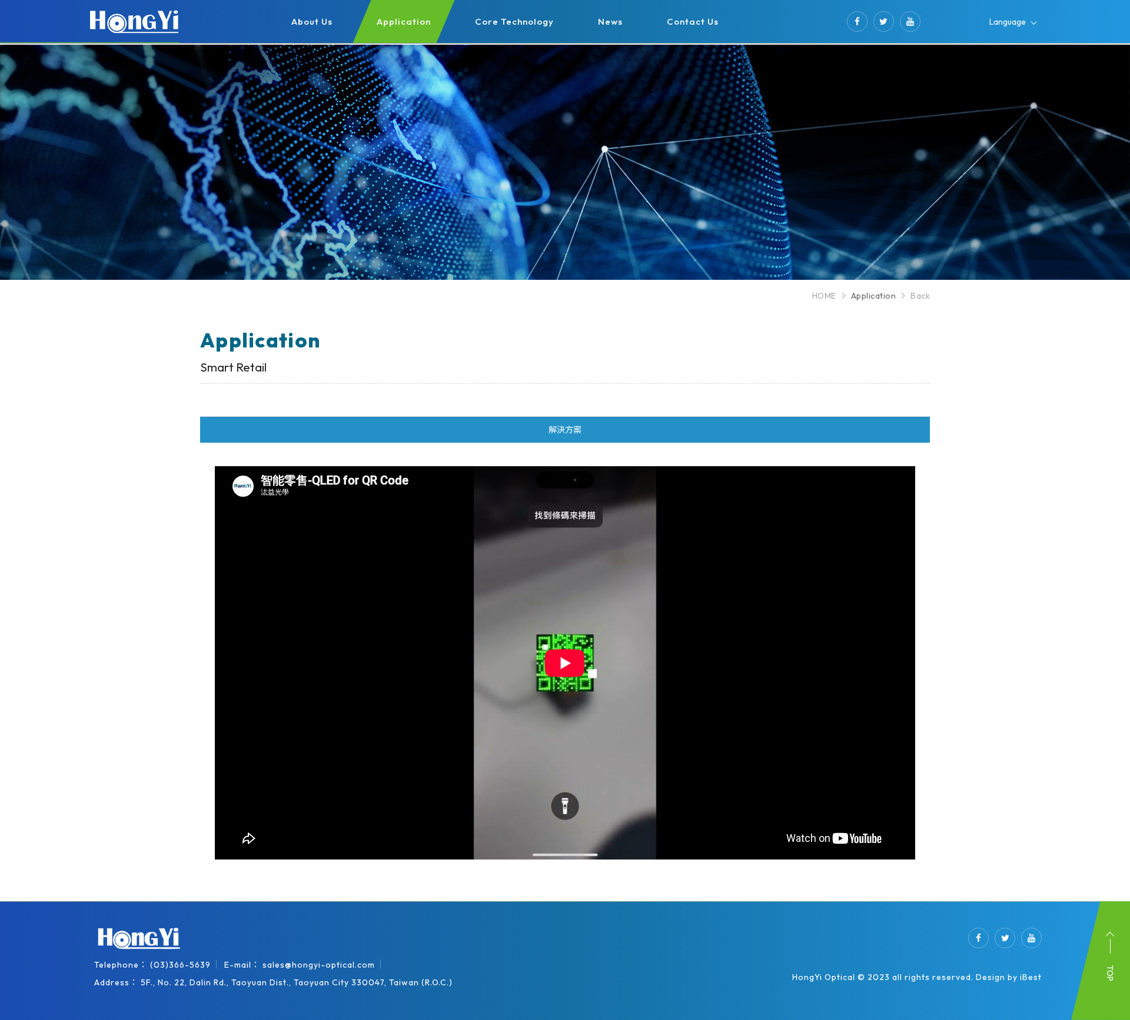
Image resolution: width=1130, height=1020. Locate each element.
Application (404, 21)
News (610, 21)
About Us (312, 21)
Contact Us (693, 21)
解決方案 (565, 429)
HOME (824, 296)
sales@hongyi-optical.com (318, 964)
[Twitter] (883, 21)
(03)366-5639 (180, 964)
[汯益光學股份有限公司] (138, 938)
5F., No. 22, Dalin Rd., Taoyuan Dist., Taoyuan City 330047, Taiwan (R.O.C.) (297, 982)
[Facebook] (857, 21)
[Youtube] (910, 21)
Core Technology (514, 21)
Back (920, 296)
